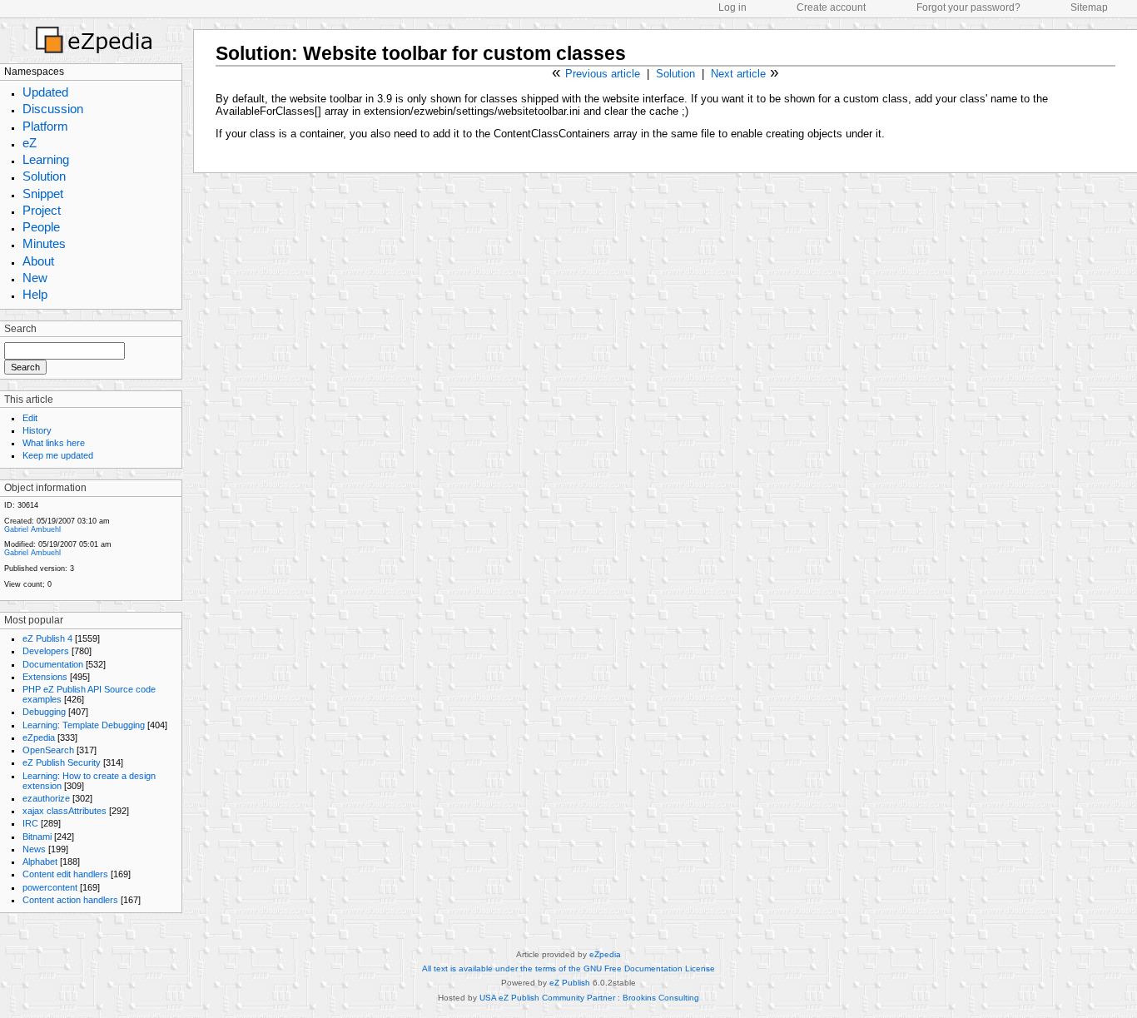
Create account (831, 7)
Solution (44, 176)
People (41, 227)
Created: (19, 521)
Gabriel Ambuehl (32, 529)
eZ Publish (569, 982)
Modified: (20, 544)
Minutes (44, 243)
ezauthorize (46, 798)
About (38, 261)
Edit (29, 418)
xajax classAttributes (64, 811)
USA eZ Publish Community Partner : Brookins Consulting (589, 997)
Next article (738, 73)
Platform (45, 126)
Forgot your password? (968, 7)
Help (34, 294)
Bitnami (37, 837)
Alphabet (39, 862)
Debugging (44, 712)
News (34, 849)
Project (41, 210)
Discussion (52, 109)
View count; (24, 584)
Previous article (602, 73)
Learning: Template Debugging (83, 725)
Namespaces (34, 72)
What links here (53, 443)
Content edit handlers (65, 874)
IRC (30, 823)
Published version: (35, 568)
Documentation (52, 664)
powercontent (49, 887)
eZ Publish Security (61, 762)
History (37, 430)
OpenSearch (48, 750)
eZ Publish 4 (47, 638)
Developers (45, 651)
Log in (732, 7)
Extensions (44, 677)
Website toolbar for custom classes (464, 53)
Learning (45, 159)
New (34, 278)
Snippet (42, 193)
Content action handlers (70, 900)
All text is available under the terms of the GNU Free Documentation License (568, 968)
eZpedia (38, 737)
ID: (9, 505)
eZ (29, 143)
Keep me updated (57, 455)
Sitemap (1089, 7)
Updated (45, 92)
